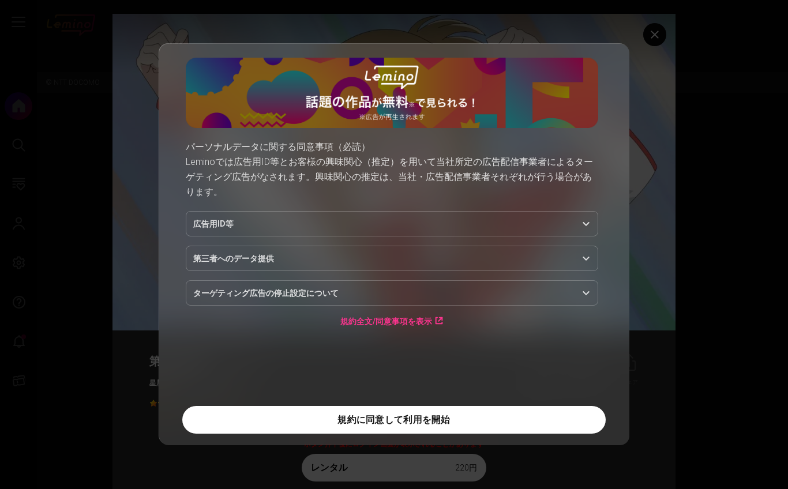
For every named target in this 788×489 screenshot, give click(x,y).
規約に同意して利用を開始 (393, 419)
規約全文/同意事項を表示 (386, 321)
